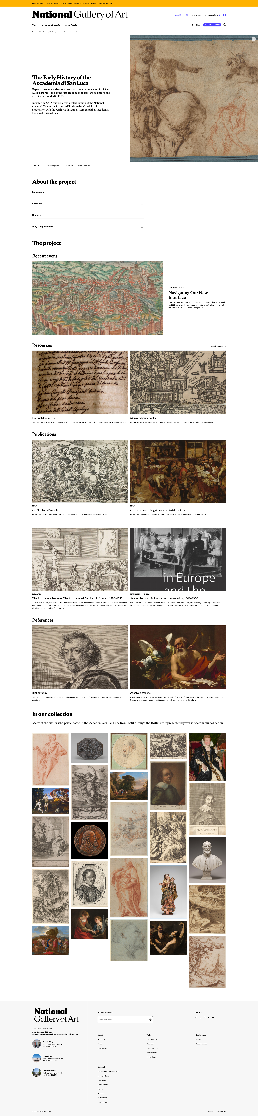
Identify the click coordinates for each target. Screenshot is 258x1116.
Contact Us (102, 1048)
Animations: (214, 15)
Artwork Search (104, 1076)
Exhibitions (151, 1057)
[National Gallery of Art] (55, 1014)
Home (34, 32)
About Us (101, 1039)
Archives (101, 1093)
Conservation (103, 1084)
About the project (53, 166)
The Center (44, 32)
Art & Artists (71, 25)
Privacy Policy (221, 1111)
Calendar (150, 1044)
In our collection (84, 166)
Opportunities (201, 1044)
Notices (210, 1111)
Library (100, 1089)
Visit (34, 25)
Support (190, 25)
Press (100, 1044)
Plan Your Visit (152, 1039)
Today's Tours (152, 1048)
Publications (102, 1102)
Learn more (108, 3)
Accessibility (152, 1052)
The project (69, 166)
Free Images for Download (108, 1071)
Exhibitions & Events (51, 25)
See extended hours (198, 15)
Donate (198, 1039)
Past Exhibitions (104, 1097)
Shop (198, 25)
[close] (225, 3)
